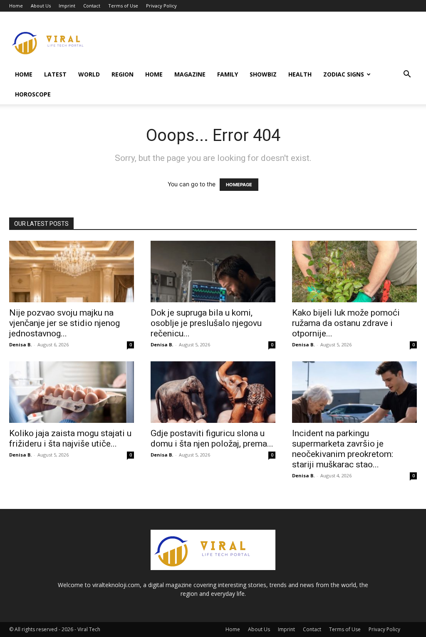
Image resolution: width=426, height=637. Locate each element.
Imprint (67, 5)
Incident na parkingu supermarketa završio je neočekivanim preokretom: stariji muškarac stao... (342, 448)
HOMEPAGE (239, 185)
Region (122, 74)
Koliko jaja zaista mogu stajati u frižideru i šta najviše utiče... (70, 438)
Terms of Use (123, 5)
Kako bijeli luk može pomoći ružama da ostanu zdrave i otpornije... (346, 323)
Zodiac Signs (343, 74)
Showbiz (263, 74)
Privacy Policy (161, 5)
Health (300, 74)
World (89, 74)
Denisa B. (20, 344)
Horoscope (33, 94)
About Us (41, 5)
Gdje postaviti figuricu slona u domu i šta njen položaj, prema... (212, 438)
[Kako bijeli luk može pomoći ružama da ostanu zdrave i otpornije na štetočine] (354, 271)
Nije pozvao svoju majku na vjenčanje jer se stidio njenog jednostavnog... (64, 323)
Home (16, 5)
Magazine (190, 74)
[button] (407, 75)
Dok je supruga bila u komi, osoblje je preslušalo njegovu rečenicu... (206, 323)
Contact (91, 5)
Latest (55, 74)
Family (227, 74)
